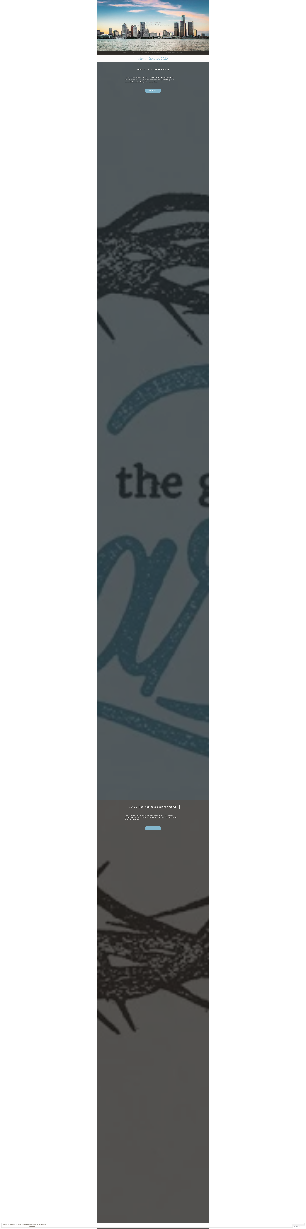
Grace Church (135, 52)
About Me (125, 52)
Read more (150, 91)
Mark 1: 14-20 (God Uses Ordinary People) (153, 807)
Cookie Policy (32, 1226)
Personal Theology (157, 52)
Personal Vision (170, 52)
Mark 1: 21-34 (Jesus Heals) (153, 69)
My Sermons (145, 52)
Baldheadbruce (153, 23)
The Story (180, 52)
